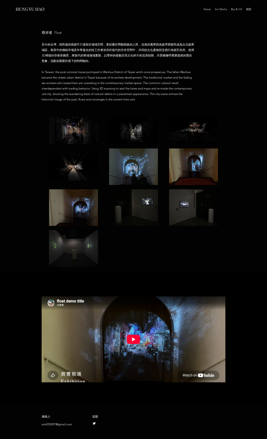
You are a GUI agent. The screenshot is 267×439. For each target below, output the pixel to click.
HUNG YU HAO (30, 9)
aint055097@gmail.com (57, 424)
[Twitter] (94, 423)
